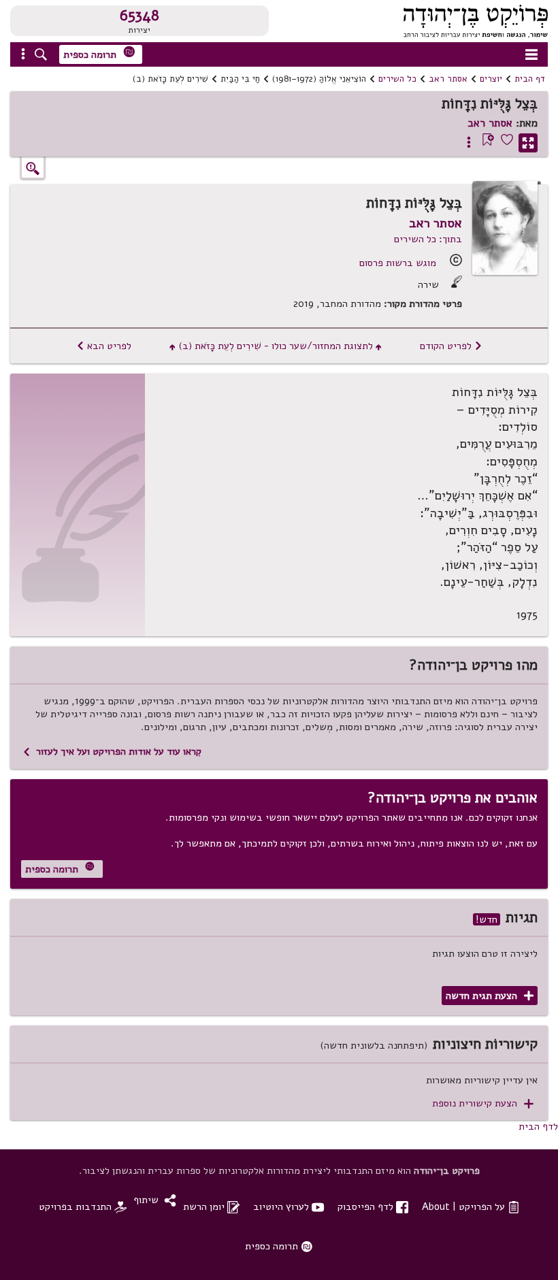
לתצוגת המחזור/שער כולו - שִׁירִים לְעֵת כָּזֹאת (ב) (275, 345)
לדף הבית (538, 1126)
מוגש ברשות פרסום (397, 262)
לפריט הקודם (451, 345)
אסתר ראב (448, 79)
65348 (139, 15)
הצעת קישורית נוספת (483, 1103)
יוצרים (491, 79)
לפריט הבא (103, 345)
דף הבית (529, 79)
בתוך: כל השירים (428, 239)
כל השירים (397, 79)
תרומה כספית (99, 53)
